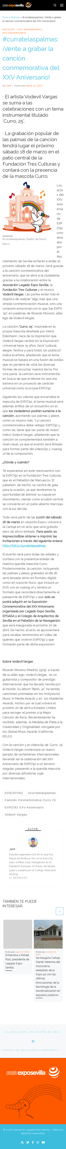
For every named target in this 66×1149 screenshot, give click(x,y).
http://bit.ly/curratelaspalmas (24, 545)
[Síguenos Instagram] (38, 1142)
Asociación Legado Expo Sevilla (31, 1129)
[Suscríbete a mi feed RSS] (22, 1142)
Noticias (15, 17)
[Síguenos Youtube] (43, 1142)
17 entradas (18, 878)
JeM (9, 86)
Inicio (5, 17)
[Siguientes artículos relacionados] (59, 911)
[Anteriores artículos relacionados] (51, 911)
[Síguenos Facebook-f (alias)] (33, 1142)
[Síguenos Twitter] (27, 1142)
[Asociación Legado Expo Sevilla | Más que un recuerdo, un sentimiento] (17, 5)
